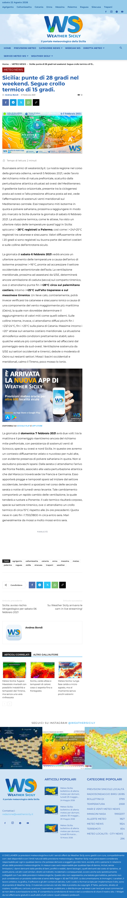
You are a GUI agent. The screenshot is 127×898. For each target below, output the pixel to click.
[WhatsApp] (28, 102)
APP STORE (37, 426)
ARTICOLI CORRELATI (16, 654)
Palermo (72, 7)
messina (65, 561)
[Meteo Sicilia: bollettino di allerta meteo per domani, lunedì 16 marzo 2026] (51, 828)
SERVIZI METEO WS (15, 56)
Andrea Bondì (11, 95)
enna (54, 561)
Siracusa (96, 7)
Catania (39, 7)
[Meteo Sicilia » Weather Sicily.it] (63, 29)
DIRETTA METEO (92, 48)
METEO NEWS (19, 64)
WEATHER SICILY (40, 56)
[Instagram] (111, 11)
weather (61, 565)
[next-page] (10, 704)
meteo (76, 561)
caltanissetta (32, 561)
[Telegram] (116, 11)
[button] (121, 48)
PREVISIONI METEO (25, 48)
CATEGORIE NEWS (49, 48)
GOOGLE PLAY (23, 426)
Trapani (108, 7)
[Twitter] (21, 102)
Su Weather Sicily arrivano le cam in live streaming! (64, 607)
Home (5, 64)
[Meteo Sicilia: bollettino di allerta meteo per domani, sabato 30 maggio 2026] (51, 810)
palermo (8, 565)
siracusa (38, 565)
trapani (49, 565)
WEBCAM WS (72, 48)
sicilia (28, 565)
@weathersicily (81, 722)
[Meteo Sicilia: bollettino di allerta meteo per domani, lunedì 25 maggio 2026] (51, 791)
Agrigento (8, 7)
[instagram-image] (21, 748)
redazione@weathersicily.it (17, 814)
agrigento (17, 561)
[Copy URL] (36, 102)
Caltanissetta (24, 7)
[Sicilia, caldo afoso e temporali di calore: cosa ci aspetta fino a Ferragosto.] (42, 669)
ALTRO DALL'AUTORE (45, 654)
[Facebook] (105, 11)
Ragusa (84, 7)
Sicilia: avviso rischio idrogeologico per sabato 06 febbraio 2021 (19, 609)
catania (45, 561)
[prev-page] (4, 704)
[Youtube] (122, 11)
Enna (49, 7)
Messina (59, 7)
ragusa (19, 565)
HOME (7, 48)
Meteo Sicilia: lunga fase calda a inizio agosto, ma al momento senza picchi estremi (68, 687)
